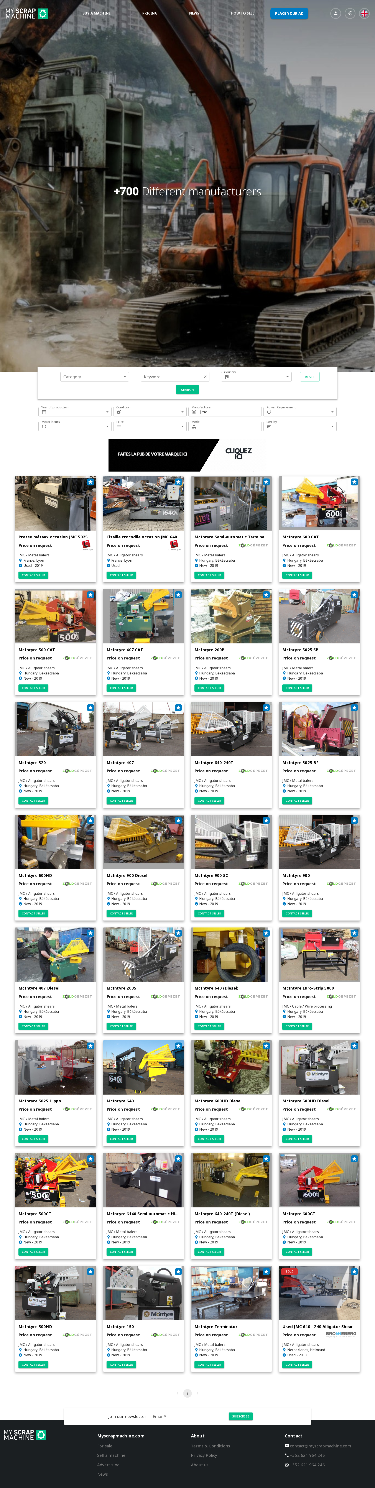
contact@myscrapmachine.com (320, 1446)
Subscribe (240, 1416)
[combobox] (94, 376)
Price (120, 422)
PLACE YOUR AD (289, 13)
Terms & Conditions (210, 1446)
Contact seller (33, 575)
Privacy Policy (204, 1455)
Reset (310, 377)
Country (230, 372)
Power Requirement (281, 407)
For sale (104, 1446)
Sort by (271, 422)
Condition (123, 407)
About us (199, 1464)
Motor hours (50, 422)
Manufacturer (201, 407)
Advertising (108, 1464)
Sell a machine (111, 1455)
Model (196, 422)
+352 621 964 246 (307, 1455)
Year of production (55, 407)
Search (187, 389)
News (102, 1474)
